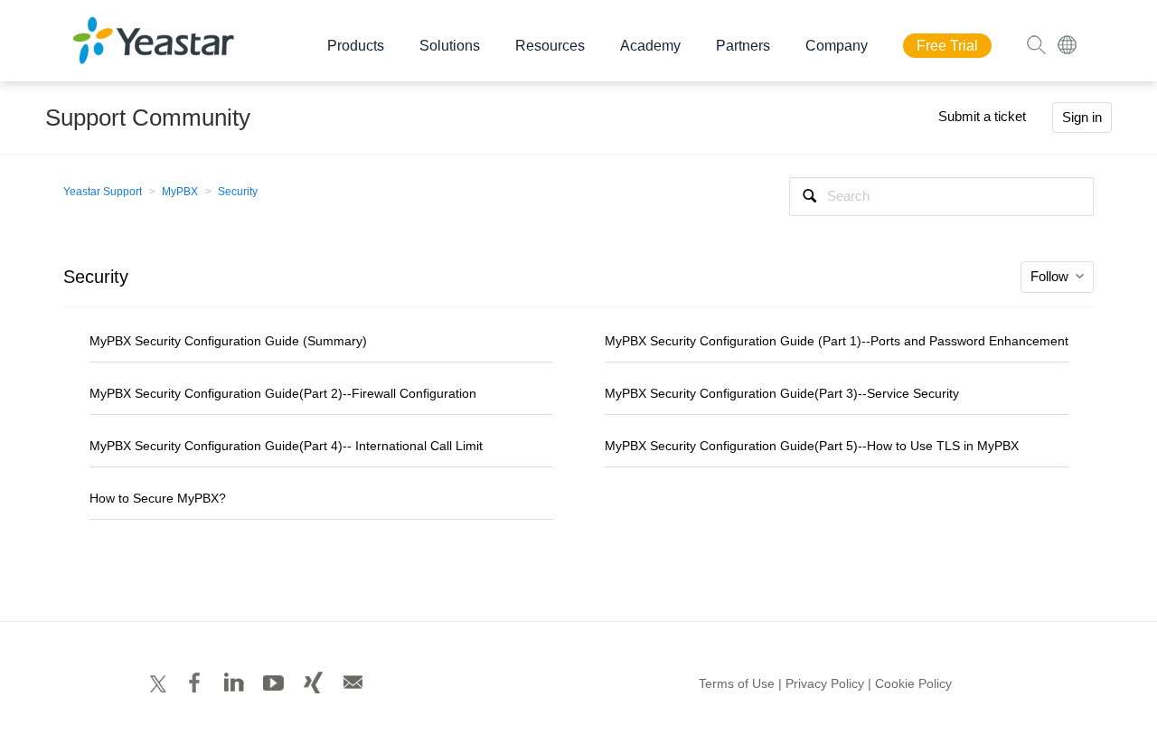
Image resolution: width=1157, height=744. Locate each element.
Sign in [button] (1082, 117)
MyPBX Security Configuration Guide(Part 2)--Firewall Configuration (282, 393)
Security (238, 191)
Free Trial (947, 45)
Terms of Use (737, 683)
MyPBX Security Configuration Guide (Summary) (228, 341)
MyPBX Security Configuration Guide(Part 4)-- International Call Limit (286, 445)
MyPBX (180, 191)
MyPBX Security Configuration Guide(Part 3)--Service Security (782, 393)
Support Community (147, 117)
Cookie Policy (913, 683)
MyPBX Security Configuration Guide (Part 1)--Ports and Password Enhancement (836, 341)
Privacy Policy (824, 683)
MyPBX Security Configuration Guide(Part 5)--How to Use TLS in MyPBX (812, 445)
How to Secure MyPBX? (157, 498)
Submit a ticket (982, 116)
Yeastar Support (102, 191)
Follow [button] (1049, 276)
